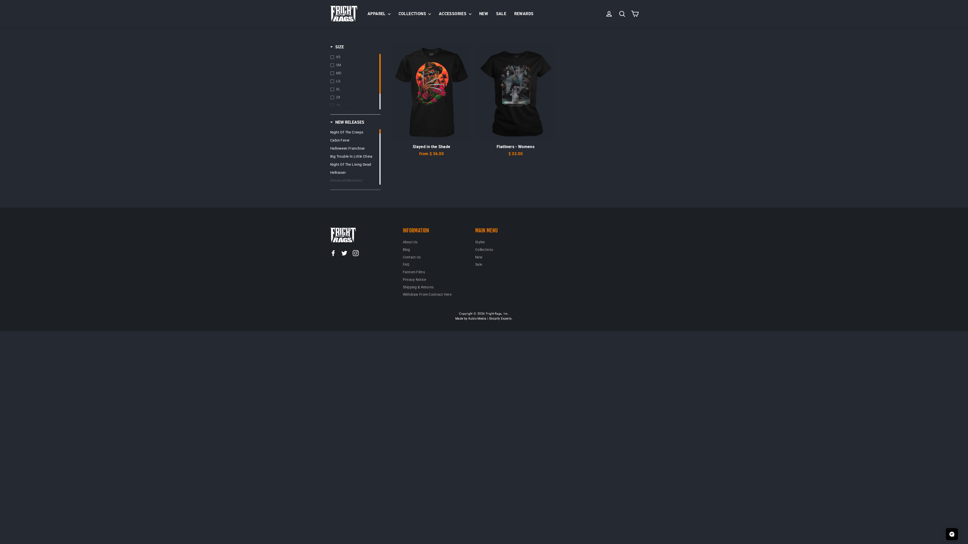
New (483, 13)
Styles (480, 242)
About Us (410, 242)
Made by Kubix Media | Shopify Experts (483, 318)
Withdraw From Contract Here (427, 294)
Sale (501, 13)
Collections (413, 13)
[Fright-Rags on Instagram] (356, 253)
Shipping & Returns (418, 287)
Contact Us (412, 257)
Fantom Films (414, 271)
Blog (406, 249)
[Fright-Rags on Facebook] (333, 253)
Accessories (453, 13)
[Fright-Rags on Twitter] (344, 253)
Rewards (524, 13)
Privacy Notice (414, 279)
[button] (337, 47)
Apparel (377, 13)
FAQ (406, 264)
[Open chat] (952, 534)
